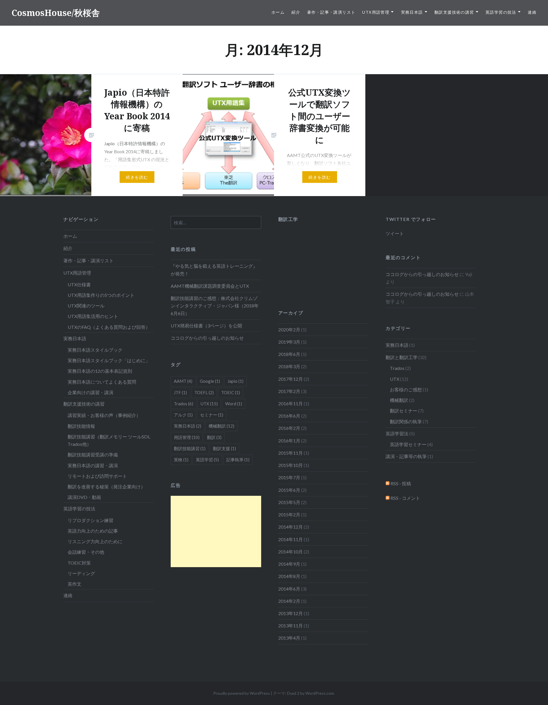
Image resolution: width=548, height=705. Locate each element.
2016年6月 (289, 415)
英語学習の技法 (500, 12)
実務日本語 (412, 12)
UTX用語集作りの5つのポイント (101, 295)
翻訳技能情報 (81, 426)
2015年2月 (289, 514)
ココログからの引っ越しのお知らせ (207, 338)
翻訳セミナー (403, 410)
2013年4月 (289, 637)
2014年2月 (289, 601)
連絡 (532, 12)
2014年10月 (290, 551)
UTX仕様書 (79, 284)
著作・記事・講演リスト (331, 12)
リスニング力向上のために (95, 541)
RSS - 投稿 (400, 483)
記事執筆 (237, 459)
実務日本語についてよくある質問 (102, 381)
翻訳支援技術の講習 (454, 12)
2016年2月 (289, 428)
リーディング (81, 573)
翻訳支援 (224, 448)
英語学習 (207, 459)
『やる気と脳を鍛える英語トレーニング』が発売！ (214, 269)
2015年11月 (290, 453)
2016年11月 (290, 403)
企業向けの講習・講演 (90, 392)
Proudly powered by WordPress (241, 693)
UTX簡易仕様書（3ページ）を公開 (206, 325)
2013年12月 (290, 613)
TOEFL (204, 392)
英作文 (74, 584)
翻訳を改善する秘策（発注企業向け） (106, 486)
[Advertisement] (216, 531)
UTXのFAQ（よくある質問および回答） (109, 327)
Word (233, 403)
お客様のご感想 (406, 389)
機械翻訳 (399, 400)
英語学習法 (397, 433)
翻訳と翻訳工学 (402, 357)
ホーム (278, 12)
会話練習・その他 (86, 552)
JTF (180, 392)
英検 (181, 459)
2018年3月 (289, 366)
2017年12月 (290, 379)
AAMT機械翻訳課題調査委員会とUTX (210, 286)
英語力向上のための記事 (93, 530)
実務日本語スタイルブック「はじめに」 (109, 360)
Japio (235, 381)
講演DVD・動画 (84, 497)
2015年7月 (289, 477)
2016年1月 (289, 440)
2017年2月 (289, 391)
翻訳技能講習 (190, 448)
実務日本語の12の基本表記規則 (100, 371)
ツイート (395, 233)
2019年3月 (289, 342)
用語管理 (187, 437)
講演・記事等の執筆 (406, 456)
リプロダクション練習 (90, 520)
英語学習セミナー (408, 444)
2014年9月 (289, 564)
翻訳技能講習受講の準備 (93, 454)
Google (210, 381)
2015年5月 (289, 502)
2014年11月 (290, 539)
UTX (394, 379)
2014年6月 (289, 588)
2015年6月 (289, 490)
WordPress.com (319, 693)
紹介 (295, 12)
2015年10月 (290, 465)
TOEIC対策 (79, 562)
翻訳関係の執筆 (406, 421)
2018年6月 (289, 354)
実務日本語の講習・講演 (93, 465)
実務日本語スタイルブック (95, 349)
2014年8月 (289, 576)
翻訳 (214, 437)
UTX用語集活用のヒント (93, 316)
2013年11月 (290, 625)
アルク (183, 414)
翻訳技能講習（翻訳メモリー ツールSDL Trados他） (109, 440)
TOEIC (230, 392)
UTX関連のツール (86, 305)
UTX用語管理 (375, 12)
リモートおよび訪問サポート (97, 476)
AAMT (183, 381)
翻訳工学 (288, 219)
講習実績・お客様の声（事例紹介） (104, 415)
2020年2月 (289, 329)
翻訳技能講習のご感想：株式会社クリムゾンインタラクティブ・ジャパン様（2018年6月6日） (215, 305)
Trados (397, 368)
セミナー (211, 414)
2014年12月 (290, 526)
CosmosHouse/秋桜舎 (55, 13)
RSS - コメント (405, 498)
